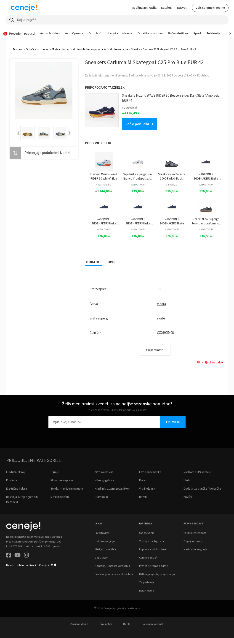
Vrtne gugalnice (104, 480)
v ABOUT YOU (138, 184)
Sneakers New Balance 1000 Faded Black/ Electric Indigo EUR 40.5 (172, 176)
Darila (126, 624)
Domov (17, 49)
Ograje (55, 472)
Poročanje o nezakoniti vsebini (114, 574)
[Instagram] (26, 555)
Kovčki (187, 497)
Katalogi (167, 7)
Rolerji (143, 480)
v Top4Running (103, 184)
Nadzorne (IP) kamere (197, 472)
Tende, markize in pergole (67, 489)
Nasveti (182, 7)
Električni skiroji (15, 472)
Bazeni (143, 497)
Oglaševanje (146, 533)
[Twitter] (17, 555)
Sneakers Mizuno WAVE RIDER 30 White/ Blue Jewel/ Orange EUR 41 (104, 176)
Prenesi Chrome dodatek (154, 566)
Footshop (203, 76)
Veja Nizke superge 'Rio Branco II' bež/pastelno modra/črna (137, 176)
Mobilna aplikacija (144, 7)
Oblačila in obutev (37, 49)
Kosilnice (11, 480)
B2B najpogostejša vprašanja (157, 574)
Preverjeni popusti (153, 624)
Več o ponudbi (137, 123)
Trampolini (102, 497)
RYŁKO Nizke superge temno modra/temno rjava (205, 221)
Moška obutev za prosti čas (89, 49)
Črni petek (106, 624)
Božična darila (79, 624)
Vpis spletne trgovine (210, 7)
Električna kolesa (16, 489)
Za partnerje (146, 582)
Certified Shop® (148, 558)
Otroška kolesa (104, 472)
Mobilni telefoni (60, 497)
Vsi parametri (154, 350)
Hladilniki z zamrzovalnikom (112, 489)
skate (161, 318)
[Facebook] (8, 555)
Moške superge (119, 49)
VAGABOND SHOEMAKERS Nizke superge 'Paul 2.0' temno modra (206, 176)
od (103, 191)
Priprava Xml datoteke (152, 549)
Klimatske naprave (62, 480)
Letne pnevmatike (150, 472)
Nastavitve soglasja (195, 549)
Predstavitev (102, 533)
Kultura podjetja (105, 541)
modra (161, 304)
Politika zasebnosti (195, 533)
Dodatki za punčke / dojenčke (202, 489)
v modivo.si (172, 184)
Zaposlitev (101, 558)
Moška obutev (60, 49)
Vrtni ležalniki (147, 489)
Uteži (186, 480)
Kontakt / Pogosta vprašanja (112, 566)
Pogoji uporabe (193, 541)
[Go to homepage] (23, 7)
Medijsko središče (105, 549)
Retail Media (146, 591)
